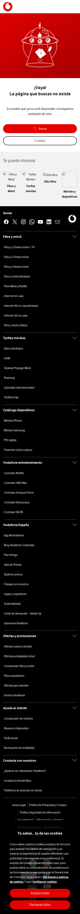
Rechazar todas (40, 905)
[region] (40, 867)
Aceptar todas (40, 893)
